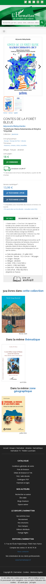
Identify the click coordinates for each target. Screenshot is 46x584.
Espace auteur (23, 504)
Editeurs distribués (23, 529)
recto (5, 113)
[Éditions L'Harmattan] (23, 13)
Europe (6, 141)
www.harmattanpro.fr (23, 560)
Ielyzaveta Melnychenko (14, 126)
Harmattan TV (15, 451)
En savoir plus (23, 582)
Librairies (28, 448)
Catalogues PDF (23, 479)
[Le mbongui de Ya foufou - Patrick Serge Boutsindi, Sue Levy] (13, 314)
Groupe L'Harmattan (16, 448)
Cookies (26, 572)
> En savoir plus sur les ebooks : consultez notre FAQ (20, 209)
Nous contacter (23, 551)
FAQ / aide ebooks (23, 476)
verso (11, 113)
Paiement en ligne (23, 483)
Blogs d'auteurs (23, 501)
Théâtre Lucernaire (28, 451)
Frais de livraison (23, 469)
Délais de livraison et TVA (23, 473)
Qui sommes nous (23, 516)
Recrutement (23, 519)
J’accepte (32, 582)
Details (9, 218)
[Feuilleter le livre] (23, 278)
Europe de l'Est (15, 141)
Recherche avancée (37, 26)
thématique (32, 339)
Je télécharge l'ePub (15, 193)
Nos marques (23, 526)
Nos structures (23, 523)
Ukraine (23, 141)
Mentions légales (36, 572)
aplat (16, 113)
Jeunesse (15, 134)
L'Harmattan (17, 572)
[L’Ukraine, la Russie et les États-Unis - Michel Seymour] (13, 414)
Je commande (12, 162)
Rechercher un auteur (23, 494)
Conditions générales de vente (23, 466)
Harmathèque (38, 448)
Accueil (5, 448)
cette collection (33, 290)
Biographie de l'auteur (28, 218)
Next (39, 65)
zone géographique (25, 390)
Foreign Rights (23, 533)
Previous (7, 65)
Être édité (23, 498)
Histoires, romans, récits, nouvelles (15, 145)
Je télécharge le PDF (15, 199)
